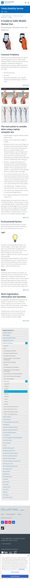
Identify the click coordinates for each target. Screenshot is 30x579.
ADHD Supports (6, 335)
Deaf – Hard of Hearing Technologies (12, 376)
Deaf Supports (6, 424)
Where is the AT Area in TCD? (10, 409)
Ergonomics (4, 17)
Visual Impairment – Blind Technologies (13, 373)
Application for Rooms (8, 340)
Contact (19, 514)
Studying (6, 396)
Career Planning (7, 419)
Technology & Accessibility (10, 350)
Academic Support (7, 332)
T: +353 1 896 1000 (5, 543)
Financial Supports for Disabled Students (12, 437)
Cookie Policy (22, 569)
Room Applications (7, 476)
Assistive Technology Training (11, 411)
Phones (10, 17)
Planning (6, 364)
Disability (3, 509)
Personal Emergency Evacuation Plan (11, 461)
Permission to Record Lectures (10, 455)
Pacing (6, 401)
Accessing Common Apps (9, 355)
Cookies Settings (15, 572)
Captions (6, 404)
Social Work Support (8, 497)
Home (2, 514)
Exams (5, 399)
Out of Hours (6, 489)
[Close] (28, 555)
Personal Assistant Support (9, 458)
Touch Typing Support (9, 378)
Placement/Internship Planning (10, 466)
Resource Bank (6, 471)
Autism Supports (7, 416)
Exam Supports (6, 435)
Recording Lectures (7, 468)
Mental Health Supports (8, 448)
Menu (6, 11)
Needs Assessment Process (9, 450)
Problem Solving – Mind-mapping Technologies (11, 370)
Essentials (6, 345)
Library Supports (7, 442)
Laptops (6, 389)
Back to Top (26, 85)
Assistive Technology (18, 16)
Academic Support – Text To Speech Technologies (12, 359)
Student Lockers (6, 487)
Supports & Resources (6, 16)
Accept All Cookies (15, 576)
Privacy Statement (10, 514)
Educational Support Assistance (10, 427)
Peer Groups (6, 494)
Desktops (6, 386)
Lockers (4, 445)
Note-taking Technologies (10, 362)
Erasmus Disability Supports (9, 432)
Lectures (6, 394)
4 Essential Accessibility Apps (10, 353)
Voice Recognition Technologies (11, 367)
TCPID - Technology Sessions (10, 414)
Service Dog (5, 484)
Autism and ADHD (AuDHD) (9, 338)
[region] (15, 566)
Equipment (7, 384)
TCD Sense (5, 479)
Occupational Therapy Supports (10, 453)
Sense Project (6, 481)
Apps (5, 348)
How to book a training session (11, 406)
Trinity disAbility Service (12, 8)
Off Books (5, 492)
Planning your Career (8, 463)
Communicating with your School (11, 422)
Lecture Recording (7, 440)
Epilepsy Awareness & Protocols (10, 429)
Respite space (6, 474)
